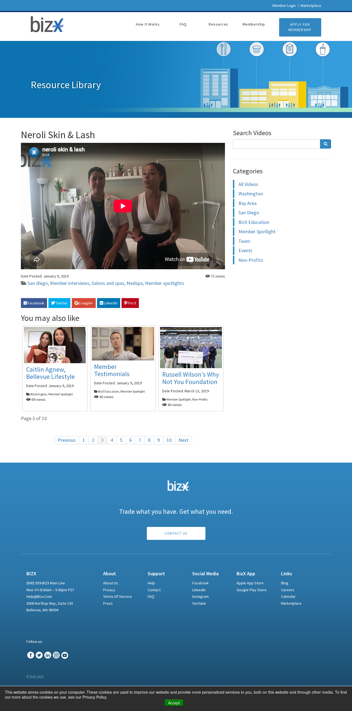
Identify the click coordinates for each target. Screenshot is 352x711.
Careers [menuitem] (287, 589)
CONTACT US (176, 533)
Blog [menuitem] (284, 583)
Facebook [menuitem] (200, 583)
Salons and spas (108, 283)
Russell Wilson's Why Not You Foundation (190, 378)
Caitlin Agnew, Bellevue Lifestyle (50, 373)
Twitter (61, 303)
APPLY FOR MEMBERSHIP (300, 27)
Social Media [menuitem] (205, 573)
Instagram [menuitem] (200, 596)
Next (183, 440)
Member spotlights (164, 283)
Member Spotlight (257, 231)
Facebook (35, 303)
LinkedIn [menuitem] (199, 589)
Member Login (284, 5)
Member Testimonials (112, 370)
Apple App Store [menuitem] (250, 583)
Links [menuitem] (286, 573)
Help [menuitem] (151, 583)
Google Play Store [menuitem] (251, 589)
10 (169, 440)
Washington (250, 193)
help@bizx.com (39, 596)
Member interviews (69, 283)
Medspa (135, 283)
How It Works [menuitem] (148, 24)
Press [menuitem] (108, 603)
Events (245, 250)
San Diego (248, 212)
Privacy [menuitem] (109, 589)
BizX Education (253, 222)
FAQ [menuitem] (183, 24)
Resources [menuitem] (218, 24)
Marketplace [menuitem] (291, 603)
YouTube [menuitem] (199, 603)
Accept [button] (174, 703)
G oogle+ (85, 303)
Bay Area (247, 203)
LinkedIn (110, 303)
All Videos (248, 184)
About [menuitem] (109, 573)
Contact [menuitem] (154, 589)
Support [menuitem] (156, 573)
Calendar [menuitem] (288, 596)
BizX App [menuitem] (246, 573)
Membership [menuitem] (254, 24)
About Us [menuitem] (110, 583)
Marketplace (311, 5)
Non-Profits (250, 260)
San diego (38, 283)
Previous (67, 440)
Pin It (131, 303)
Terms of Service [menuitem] (117, 596)
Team (244, 241)
